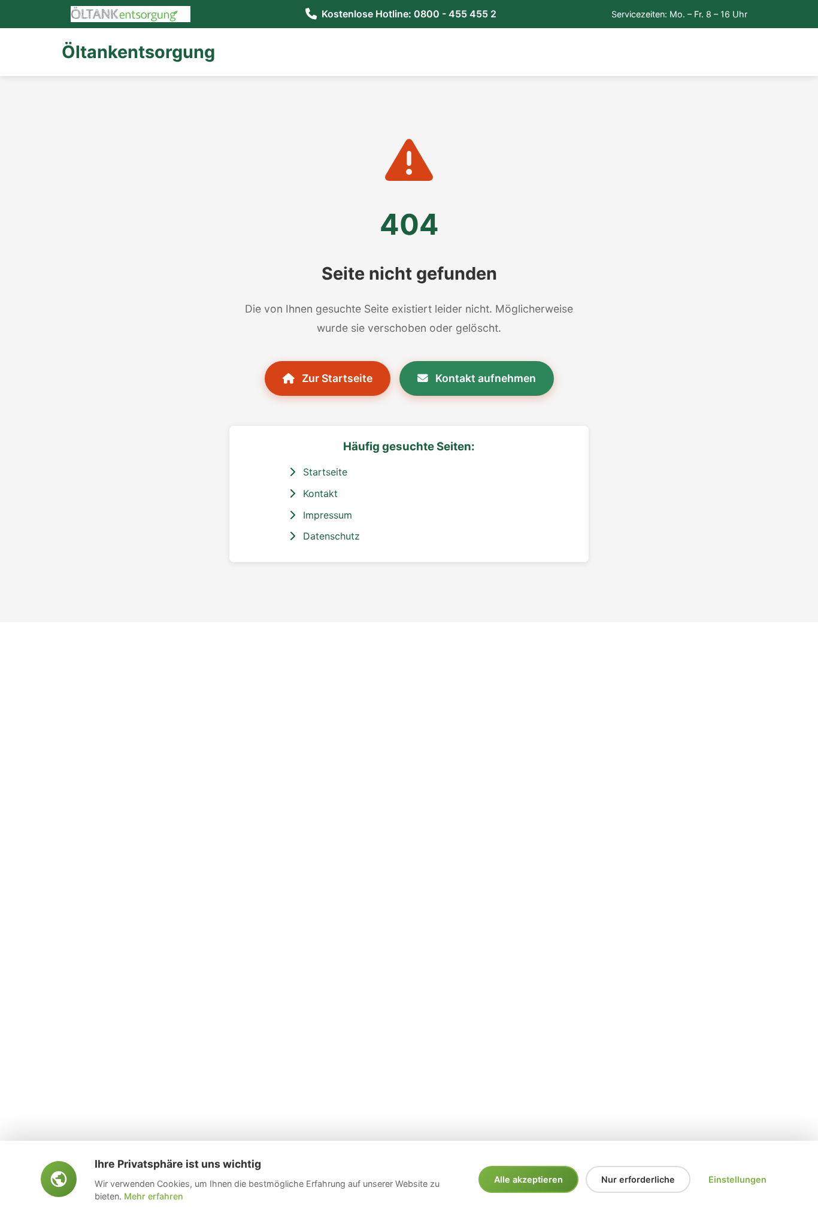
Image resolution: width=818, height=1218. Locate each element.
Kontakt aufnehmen (484, 378)
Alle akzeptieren (528, 1179)
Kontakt (319, 493)
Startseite (323, 472)
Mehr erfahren (153, 1196)
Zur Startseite (335, 378)
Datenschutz (330, 536)
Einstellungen (737, 1179)
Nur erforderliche (638, 1179)
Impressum (326, 515)
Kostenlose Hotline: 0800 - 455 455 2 (409, 14)
